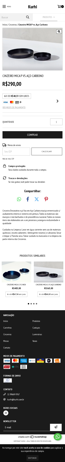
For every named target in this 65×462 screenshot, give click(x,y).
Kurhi (32, 6)
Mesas (6, 340)
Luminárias (37, 334)
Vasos (34, 340)
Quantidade (8, 121)
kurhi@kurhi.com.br (15, 399)
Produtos (36, 321)
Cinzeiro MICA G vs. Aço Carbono (48, 284)
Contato (6, 347)
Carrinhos (7, 327)
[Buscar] (27, 17)
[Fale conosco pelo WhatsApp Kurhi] (58, 436)
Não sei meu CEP (8, 158)
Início (4, 24)
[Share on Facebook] (28, 199)
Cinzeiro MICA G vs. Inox (16, 284)
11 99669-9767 (13, 394)
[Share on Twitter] (37, 199)
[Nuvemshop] (32, 438)
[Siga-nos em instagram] (5, 412)
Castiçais (36, 327)
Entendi (32, 458)
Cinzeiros (13, 24)
